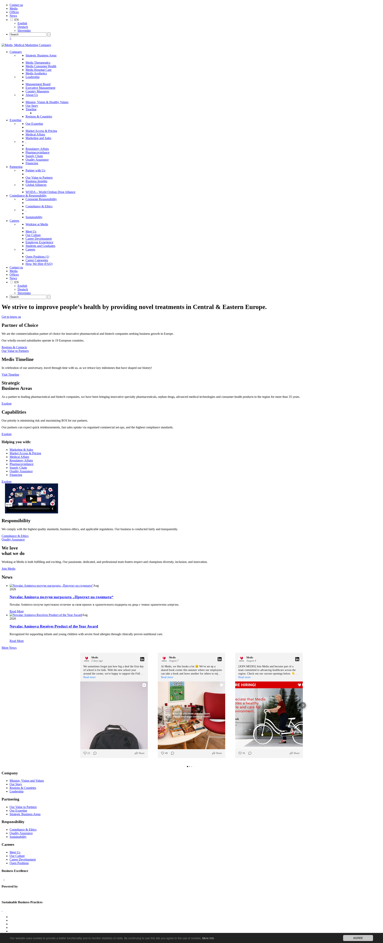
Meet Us (31, 231)
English (22, 23)
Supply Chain (34, 156)
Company (16, 51)
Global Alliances (36, 184)
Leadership (32, 77)
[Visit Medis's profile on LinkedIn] (87, 659)
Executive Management (40, 87)
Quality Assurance (37, 159)
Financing (32, 163)
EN (16, 19)
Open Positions (19, 863)
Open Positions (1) (37, 256)
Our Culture (33, 235)
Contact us (16, 5)
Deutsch (23, 27)
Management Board (38, 84)
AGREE (358, 938)
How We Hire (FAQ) (39, 263)
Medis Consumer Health (41, 66)
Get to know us (11, 316)
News (13, 15)
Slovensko (24, 30)
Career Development (39, 238)
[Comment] (93, 753)
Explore (7, 403)
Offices (14, 12)
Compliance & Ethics (39, 206)
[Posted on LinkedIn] (142, 659)
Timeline (31, 109)
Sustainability (34, 217)
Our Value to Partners (39, 177)
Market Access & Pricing (41, 131)
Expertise (15, 120)
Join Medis (8, 568)
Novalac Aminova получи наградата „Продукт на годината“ (62, 597)
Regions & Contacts (14, 347)
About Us (32, 95)
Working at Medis (37, 224)
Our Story (32, 105)
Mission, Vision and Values (27, 780)
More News (9, 647)
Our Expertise (34, 123)
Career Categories (37, 260)
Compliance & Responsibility (28, 195)
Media (14, 8)
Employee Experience (39, 242)
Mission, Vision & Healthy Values (47, 102)
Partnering (16, 166)
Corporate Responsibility (41, 199)
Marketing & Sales (21, 449)
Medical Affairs (35, 134)
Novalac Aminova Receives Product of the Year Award (54, 626)
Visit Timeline (10, 374)
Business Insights (36, 181)
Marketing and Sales (38, 138)
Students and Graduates (40, 246)
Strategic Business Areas (41, 55)
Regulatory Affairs (37, 149)
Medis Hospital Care (38, 69)
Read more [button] (89, 677)
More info (208, 938)
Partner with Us (35, 170)
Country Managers (37, 91)
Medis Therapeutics (38, 62)
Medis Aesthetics (36, 73)
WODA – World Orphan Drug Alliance (50, 192)
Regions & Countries (39, 116)
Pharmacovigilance (37, 152)
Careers (14, 220)
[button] (80, 705)
